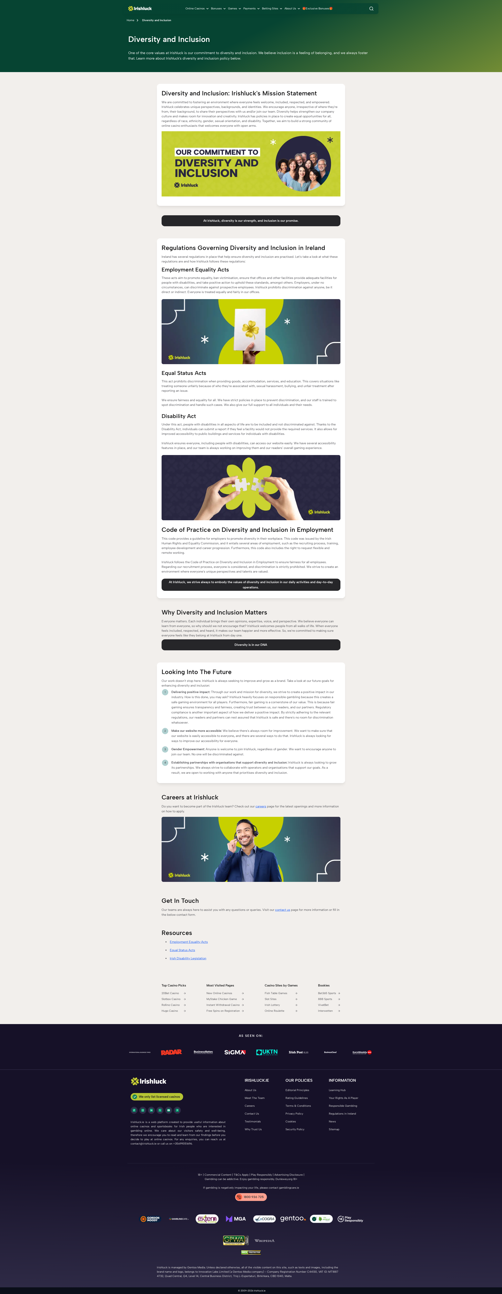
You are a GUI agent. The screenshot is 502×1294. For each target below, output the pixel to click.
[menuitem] (197, 8)
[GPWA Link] (236, 1241)
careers (261, 806)
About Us (290, 8)
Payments (249, 8)
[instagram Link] (142, 1110)
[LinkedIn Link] (151, 1110)
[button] (251, 55)
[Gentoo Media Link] (293, 1219)
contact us (282, 910)
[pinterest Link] (177, 1110)
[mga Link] (236, 1219)
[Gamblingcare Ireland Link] (178, 1219)
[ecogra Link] (264, 1219)
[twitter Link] (160, 1110)
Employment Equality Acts (189, 942)
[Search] (371, 8)
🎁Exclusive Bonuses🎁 (317, 8)
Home (130, 20)
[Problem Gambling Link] (207, 1219)
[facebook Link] (134, 1110)
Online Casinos (195, 8)
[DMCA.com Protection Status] (251, 1253)
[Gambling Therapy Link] (150, 1219)
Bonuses (216, 8)
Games (232, 8)
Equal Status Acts (182, 950)
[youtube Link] (168, 1110)
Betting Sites (270, 8)
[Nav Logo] (141, 8)
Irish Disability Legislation (188, 958)
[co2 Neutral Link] (322, 1219)
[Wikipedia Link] (264, 1241)
